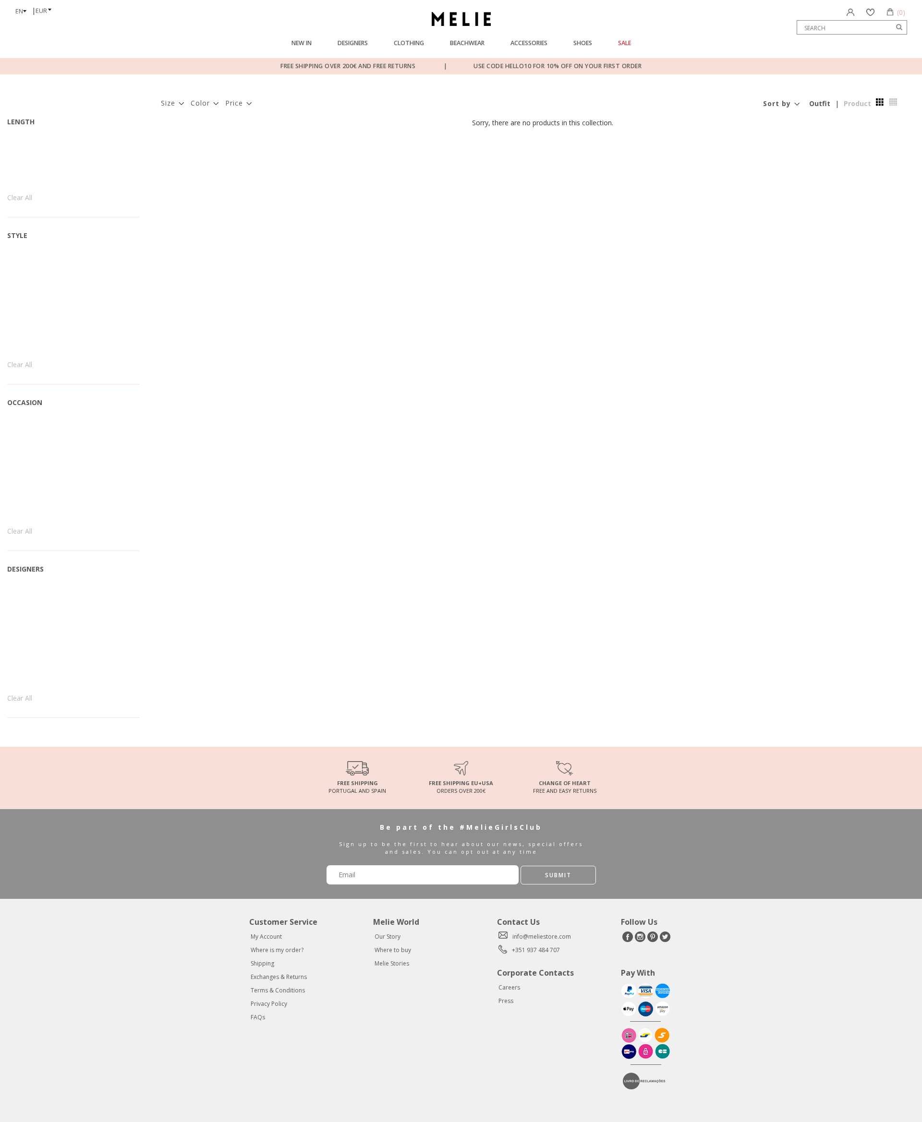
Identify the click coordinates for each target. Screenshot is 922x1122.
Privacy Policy (269, 1004)
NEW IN (301, 43)
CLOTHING (409, 43)
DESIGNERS (353, 43)
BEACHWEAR (467, 43)
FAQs (258, 1017)
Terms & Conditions (278, 990)
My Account (266, 936)
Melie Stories (392, 963)
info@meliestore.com (541, 936)
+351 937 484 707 (536, 950)
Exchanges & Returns (279, 977)
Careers (509, 987)
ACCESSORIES (528, 43)
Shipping (262, 963)
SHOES (582, 43)
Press (505, 1001)
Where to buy (393, 950)
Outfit (819, 103)
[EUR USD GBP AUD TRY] (46, 7)
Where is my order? (277, 950)
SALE (624, 43)
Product (857, 103)
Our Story (387, 936)
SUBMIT (558, 875)
